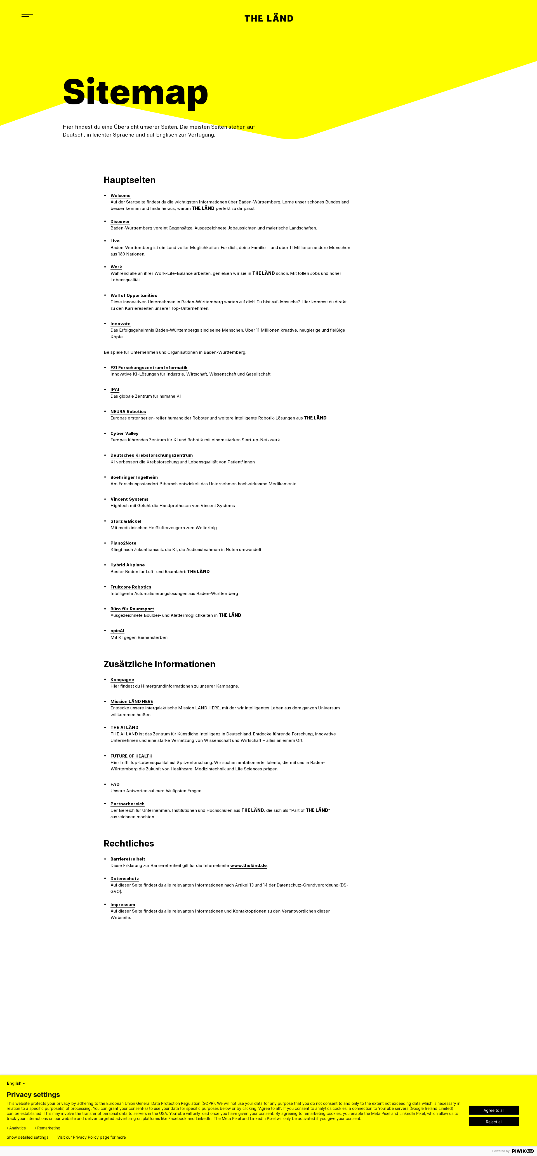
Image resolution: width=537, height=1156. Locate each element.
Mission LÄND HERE (131, 701)
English (14, 1083)
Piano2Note (123, 543)
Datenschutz (124, 878)
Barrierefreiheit (127, 859)
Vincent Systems (129, 499)
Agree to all (494, 1110)
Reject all (494, 1121)
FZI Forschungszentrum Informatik (149, 367)
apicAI (117, 630)
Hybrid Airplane (127, 565)
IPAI (114, 389)
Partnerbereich (127, 804)
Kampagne (122, 679)
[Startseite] (268, 17)
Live (115, 241)
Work (116, 267)
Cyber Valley (124, 433)
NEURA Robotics (128, 411)
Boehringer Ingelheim (134, 477)
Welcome (120, 195)
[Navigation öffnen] (27, 15)
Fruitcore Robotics (130, 587)
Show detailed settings (27, 1137)
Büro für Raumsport (132, 609)
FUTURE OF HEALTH (131, 756)
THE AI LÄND (124, 727)
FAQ (114, 784)
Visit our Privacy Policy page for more (91, 1137)
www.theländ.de (248, 865)
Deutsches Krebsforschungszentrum (151, 455)
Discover (120, 221)
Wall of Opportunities (133, 295)
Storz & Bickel (125, 521)
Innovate (120, 323)
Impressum (122, 904)
